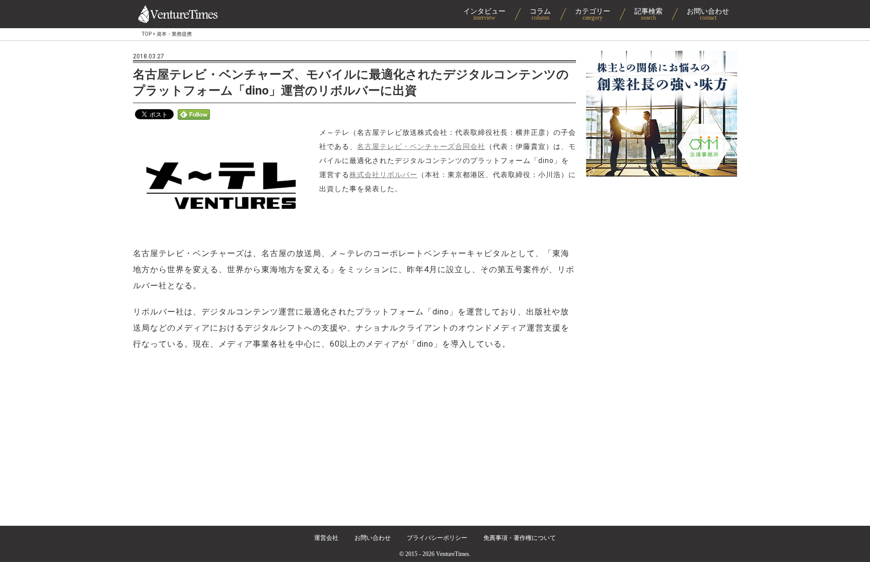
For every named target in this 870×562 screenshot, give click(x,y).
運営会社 (326, 537)
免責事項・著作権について (519, 537)
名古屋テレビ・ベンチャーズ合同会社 (421, 146)
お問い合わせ (372, 537)
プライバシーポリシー (437, 537)
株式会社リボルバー (383, 175)
